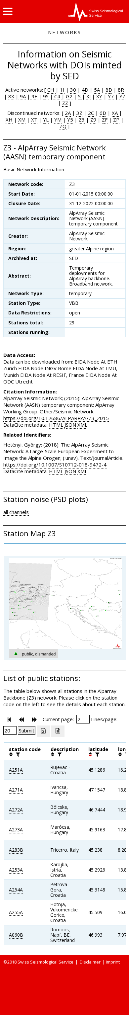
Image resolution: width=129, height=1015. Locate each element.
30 (73, 89)
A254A (16, 890)
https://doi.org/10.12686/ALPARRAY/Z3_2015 (56, 418)
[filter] (17, 754)
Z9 (93, 119)
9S (46, 96)
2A (68, 113)
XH (9, 119)
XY (99, 96)
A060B (16, 935)
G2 (69, 96)
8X (11, 96)
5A (97, 89)
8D (109, 89)
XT (34, 119)
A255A (16, 912)
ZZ (65, 103)
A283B (16, 850)
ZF (105, 119)
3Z (79, 113)
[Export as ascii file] (57, 731)
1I (62, 89)
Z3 (82, 119)
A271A (16, 790)
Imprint (113, 962)
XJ (88, 96)
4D (85, 89)
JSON (70, 424)
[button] (7, 11)
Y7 (111, 96)
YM (58, 119)
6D (103, 113)
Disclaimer (90, 962)
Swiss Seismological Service (45, 962)
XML (82, 424)
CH (51, 89)
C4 (57, 96)
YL (46, 119)
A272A (16, 809)
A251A (16, 770)
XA (115, 113)
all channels (16, 512)
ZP (116, 119)
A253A (16, 870)
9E (33, 96)
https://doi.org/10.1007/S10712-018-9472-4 (55, 464)
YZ (122, 96)
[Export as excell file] (43, 731)
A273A (16, 829)
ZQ (63, 126)
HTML (56, 424)
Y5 (70, 119)
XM (21, 119)
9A (22, 96)
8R (121, 89)
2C (91, 113)
